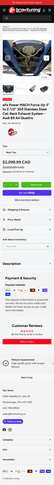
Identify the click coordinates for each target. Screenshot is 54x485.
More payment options (27, 199)
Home (5, 27)
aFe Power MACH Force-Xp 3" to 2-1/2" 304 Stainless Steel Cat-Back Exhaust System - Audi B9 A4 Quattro (25, 29)
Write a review (27, 341)
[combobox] (27, 18)
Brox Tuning (14, 478)
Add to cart (36, 184)
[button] (50, 10)
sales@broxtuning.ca (14, 413)
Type (5, 146)
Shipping (7, 171)
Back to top (27, 377)
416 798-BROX (11, 407)
